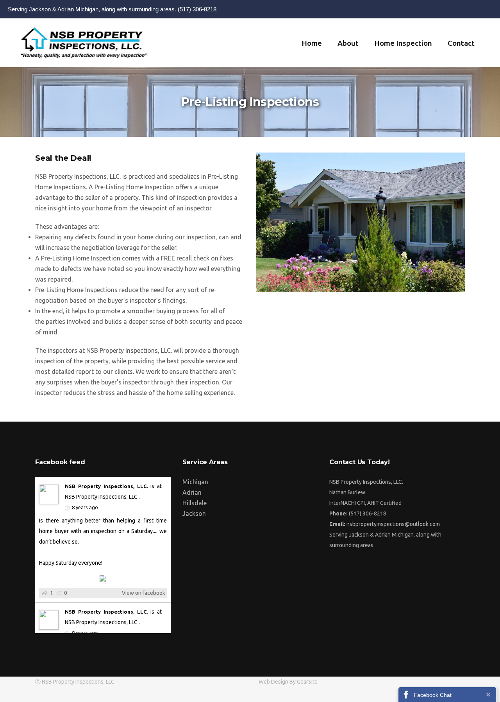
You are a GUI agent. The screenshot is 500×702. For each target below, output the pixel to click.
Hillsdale (194, 502)
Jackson (194, 513)
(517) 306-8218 (197, 9)
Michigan (195, 481)
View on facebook (143, 593)
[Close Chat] (488, 694)
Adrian (192, 492)
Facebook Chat (433, 695)
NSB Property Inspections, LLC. (106, 486)
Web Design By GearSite (288, 682)
